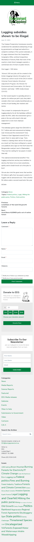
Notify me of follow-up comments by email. (16, 276)
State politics (20, 197)
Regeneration (16, 510)
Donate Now (17, 323)
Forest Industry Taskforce (11, 484)
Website (4, 266)
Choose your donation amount (13, 317)
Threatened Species (21, 520)
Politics (12, 197)
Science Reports (7, 389)
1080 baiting (5, 467)
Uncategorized (13, 524)
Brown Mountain (17, 467)
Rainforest (6, 509)
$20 (5, 312)
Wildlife (21, 531)
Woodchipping (8, 534)
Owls (16, 506)
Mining (17, 502)
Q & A (3, 425)
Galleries (4, 401)
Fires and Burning (19, 480)
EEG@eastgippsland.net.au (10, 443)
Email (3, 257)
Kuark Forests (6, 494)
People (20, 506)
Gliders (28, 488)
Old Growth (7, 506)
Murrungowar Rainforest (26, 502)
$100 (15, 312)
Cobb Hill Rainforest (24, 474)
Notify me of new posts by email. (13, 278)
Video (3, 417)
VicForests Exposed (11, 528)
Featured (5, 393)
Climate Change (9, 473)
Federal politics (12, 195)
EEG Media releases (9, 397)
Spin (3, 516)
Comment (5, 227)
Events (4, 405)
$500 (21, 312)
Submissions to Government (12, 413)
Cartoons (4, 421)
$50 (10, 312)
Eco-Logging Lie (8, 477)
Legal (20, 195)
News (11, 192)
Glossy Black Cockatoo (8, 491)
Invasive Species (23, 490)
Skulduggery (26, 512)
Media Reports (7, 385)
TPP (3, 524)
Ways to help (6, 409)
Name (4, 249)
